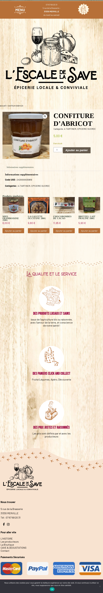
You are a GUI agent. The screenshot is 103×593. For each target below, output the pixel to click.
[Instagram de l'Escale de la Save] (8, 524)
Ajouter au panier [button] (13, 230)
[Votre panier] (83, 9)
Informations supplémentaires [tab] (20, 167)
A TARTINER (70, 128)
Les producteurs (10, 541)
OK (52, 589)
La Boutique (7, 544)
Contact (5, 550)
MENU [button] (20, 10)
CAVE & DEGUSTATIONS (13, 547)
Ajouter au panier (76, 150)
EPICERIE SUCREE (86, 128)
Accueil (3, 105)
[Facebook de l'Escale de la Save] (4, 524)
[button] (45, 116)
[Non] (100, 586)
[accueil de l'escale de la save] (51, 100)
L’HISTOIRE (7, 538)
